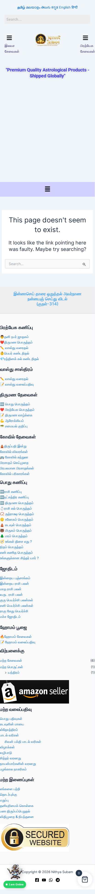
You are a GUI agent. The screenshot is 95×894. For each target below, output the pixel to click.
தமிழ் (21, 7)
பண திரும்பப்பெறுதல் (15, 811)
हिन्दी (75, 7)
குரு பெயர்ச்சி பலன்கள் (16, 600)
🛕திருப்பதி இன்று (13, 446)
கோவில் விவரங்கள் (14, 452)
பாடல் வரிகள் (9, 735)
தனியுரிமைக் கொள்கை (17, 806)
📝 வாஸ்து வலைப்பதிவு (17, 384)
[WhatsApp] (51, 880)
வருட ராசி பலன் (11, 595)
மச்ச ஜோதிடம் (10, 617)
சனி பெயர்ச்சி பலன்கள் (16, 606)
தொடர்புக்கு (8, 794)
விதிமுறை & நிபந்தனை (17, 817)
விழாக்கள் (7, 747)
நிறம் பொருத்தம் (11, 547)
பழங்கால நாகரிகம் (13, 769)
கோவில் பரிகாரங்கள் (15, 474)
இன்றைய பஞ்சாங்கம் (15, 578)
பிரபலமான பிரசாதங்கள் (17, 468)
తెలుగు (45, 7)
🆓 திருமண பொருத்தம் (17, 503)
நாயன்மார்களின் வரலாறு (18, 764)
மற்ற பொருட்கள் (11, 667)
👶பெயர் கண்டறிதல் (14, 353)
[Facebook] (37, 880)
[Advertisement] (47, 130)
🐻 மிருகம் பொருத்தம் (16, 530)
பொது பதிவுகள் (11, 719)
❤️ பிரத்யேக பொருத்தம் (17, 410)
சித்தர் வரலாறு (10, 758)
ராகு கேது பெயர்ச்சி (14, 611)
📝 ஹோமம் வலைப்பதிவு (17, 642)
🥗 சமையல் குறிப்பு (14, 426)
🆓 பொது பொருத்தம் (15, 404)
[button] (9, 38)
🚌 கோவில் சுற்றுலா (14, 457)
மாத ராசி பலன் (10, 589)
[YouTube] (44, 880)
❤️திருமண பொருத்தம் (16, 342)
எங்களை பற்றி (10, 789)
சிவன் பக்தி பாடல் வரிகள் (23, 742)
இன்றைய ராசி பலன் (14, 584)
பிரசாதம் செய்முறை (14, 463)
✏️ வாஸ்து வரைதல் (14, 348)
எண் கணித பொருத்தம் (16, 553)
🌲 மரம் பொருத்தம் (14, 536)
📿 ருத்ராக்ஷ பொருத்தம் (17, 514)
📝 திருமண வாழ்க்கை (16, 415)
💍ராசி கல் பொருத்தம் (16, 508)
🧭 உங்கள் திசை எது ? (16, 541)
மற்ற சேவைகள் (11, 660)
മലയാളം (33, 7)
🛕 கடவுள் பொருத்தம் (15, 525)
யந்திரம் (14, 672)
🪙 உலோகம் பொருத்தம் (16, 519)
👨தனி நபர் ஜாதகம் (14, 337)
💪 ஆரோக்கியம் (12, 421)
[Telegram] (58, 880)
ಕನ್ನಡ (54, 7)
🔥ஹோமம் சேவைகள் (16, 637)
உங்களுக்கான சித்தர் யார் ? (19, 558)
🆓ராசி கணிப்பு (11, 492)
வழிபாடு (6, 753)
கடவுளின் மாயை (12, 724)
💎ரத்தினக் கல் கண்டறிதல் (19, 359)
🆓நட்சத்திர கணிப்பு (14, 497)
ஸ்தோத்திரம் (9, 730)
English (65, 7)
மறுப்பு (4, 800)
